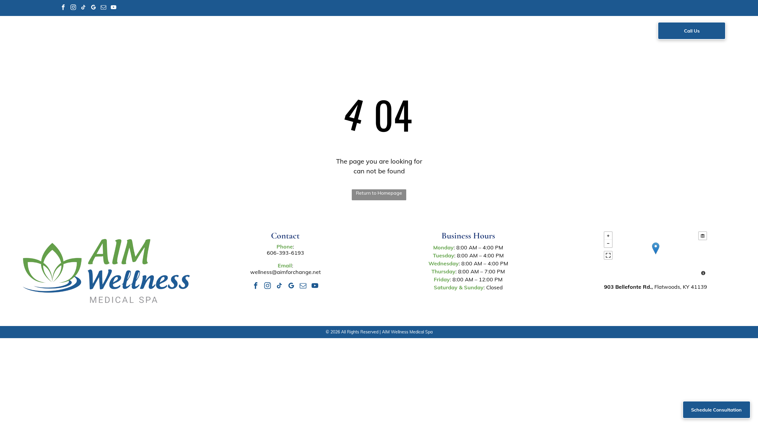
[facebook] (63, 8)
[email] (103, 8)
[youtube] (113, 8)
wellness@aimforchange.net (285, 272)
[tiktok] (83, 8)
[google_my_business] (93, 8)
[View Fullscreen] (608, 255)
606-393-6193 (285, 252)
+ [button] (608, 236)
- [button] (608, 243)
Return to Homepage (379, 193)
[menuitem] (257, 32)
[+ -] (655, 254)
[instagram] (73, 8)
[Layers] (702, 236)
